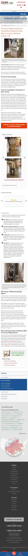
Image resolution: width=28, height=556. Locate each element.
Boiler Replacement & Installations (9, 394)
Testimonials (14, 501)
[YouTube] (24, 5)
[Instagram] (23, 5)
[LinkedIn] (21, 7)
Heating (4, 373)
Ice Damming (14, 479)
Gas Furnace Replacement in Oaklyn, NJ (14, 180)
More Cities (23, 433)
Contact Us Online (14, 519)
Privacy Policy (18, 547)
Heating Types (4, 396)
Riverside (12, 427)
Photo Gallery (4, 398)
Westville (7, 430)
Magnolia (19, 419)
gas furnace (21, 85)
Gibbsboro (14, 415)
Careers (14, 467)
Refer (14, 483)
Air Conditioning (14, 471)
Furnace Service (4, 392)
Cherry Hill (7, 413)
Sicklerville (3, 341)
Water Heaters (14, 475)
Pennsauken (4, 427)
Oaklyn (12, 425)
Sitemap (14, 548)
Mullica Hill (20, 423)
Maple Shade (7, 421)
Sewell (11, 343)
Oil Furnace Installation (10, 365)
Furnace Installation (5, 380)
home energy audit (5, 344)
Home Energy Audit (14, 477)
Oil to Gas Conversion (5, 386)
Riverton (15, 427)
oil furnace (4, 85)
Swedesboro (15, 429)
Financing (14, 493)
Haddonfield (11, 419)
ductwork (22, 67)
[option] (14, 159)
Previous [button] (3, 158)
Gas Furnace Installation (10, 361)
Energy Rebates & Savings (14, 491)
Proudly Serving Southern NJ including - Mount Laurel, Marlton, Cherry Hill (14, 11)
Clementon (20, 413)
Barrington (8, 412)
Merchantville (13, 421)
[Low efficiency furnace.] (14, 272)
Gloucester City (13, 417)
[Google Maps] (19, 5)
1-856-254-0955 (14, 531)
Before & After (14, 509)
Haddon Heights (5, 419)
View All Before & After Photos (10, 185)
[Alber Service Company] (14, 553)
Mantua (3, 421)
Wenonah (3, 430)
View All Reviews (5, 213)
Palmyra (15, 425)
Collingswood (4, 415)
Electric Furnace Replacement (7, 388)
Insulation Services (14, 473)
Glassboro (4, 417)
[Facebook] (17, 5)
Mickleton (18, 421)
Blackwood (8, 341)
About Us (14, 489)
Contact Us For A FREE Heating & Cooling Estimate (14, 125)
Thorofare (20, 429)
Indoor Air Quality (14, 481)
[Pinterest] (21, 5)
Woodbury (14, 341)
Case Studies (14, 499)
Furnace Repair (4, 377)
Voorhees (19, 341)
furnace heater (15, 115)
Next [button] (25, 158)
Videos (14, 503)
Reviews (14, 507)
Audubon (3, 412)
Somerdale (7, 429)
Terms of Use (24, 547)
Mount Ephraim (10, 423)
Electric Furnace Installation (11, 363)
